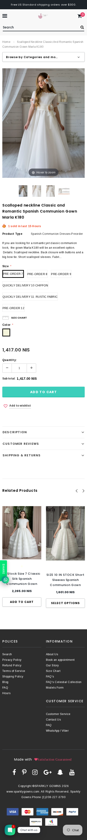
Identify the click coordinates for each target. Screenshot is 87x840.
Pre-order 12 (13, 308)
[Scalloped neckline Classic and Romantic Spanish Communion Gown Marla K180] (23, 191)
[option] (22, 556)
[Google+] (47, 772)
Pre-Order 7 (13, 274)
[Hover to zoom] (43, 123)
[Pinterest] (24, 772)
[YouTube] (72, 772)
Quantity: (9, 360)
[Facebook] (14, 772)
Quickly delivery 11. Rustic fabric (30, 296)
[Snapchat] (60, 772)
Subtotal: (9, 378)
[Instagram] (35, 772)
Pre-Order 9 (61, 274)
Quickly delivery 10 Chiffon (25, 285)
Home (6, 42)
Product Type (12, 233)
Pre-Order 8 (37, 274)
